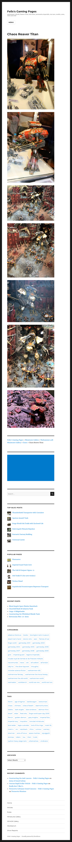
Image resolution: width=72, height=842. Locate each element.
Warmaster (16, 559)
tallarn (18, 737)
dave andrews (31, 709)
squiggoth (46, 733)
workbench (22, 682)
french (10, 717)
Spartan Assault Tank (20, 518)
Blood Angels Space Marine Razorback (23, 606)
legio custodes (23, 725)
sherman (11, 733)
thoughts (34, 666)
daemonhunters (42, 706)
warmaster (12, 682)
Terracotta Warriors (18, 791)
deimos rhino (43, 709)
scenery (46, 729)
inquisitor (23, 721)
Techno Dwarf (17, 581)
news (22, 663)
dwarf (10, 713)
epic (35, 639)
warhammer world (37, 678)
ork (27, 663)
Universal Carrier (18, 540)
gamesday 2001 (24, 643)
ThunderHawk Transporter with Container (28, 513)
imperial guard (18, 655)
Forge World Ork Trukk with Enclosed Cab (27, 523)
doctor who (27, 639)
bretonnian (43, 702)
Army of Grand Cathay (17, 781)
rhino (31, 729)
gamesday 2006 (42, 647)
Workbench (11, 826)
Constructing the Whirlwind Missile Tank (24, 614)
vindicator (44, 741)
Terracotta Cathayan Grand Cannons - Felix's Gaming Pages (31, 789)
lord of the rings (37, 725)
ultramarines (33, 741)
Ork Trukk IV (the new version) (23, 576)
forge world (12, 643)
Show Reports (12, 830)
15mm (10, 702)
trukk (35, 737)
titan (29, 737)
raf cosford (34, 663)
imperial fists (45, 717)
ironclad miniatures (36, 721)
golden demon (20, 717)
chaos (10, 706)
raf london (44, 663)
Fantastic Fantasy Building (22, 534)
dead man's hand (14, 639)
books (25, 635)
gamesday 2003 (39, 643)
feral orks (23, 713)
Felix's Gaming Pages (21, 11)
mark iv (11, 729)
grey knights (33, 717)
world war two (47, 682)
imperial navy (13, 721)
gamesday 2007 (14, 651)
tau (24, 737)
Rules (9, 812)
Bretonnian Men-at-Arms (19, 617)
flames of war (44, 639)
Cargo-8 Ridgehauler (17, 611)
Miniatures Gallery (14, 817)
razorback (23, 729)
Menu (11, 22)
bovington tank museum (39, 635)
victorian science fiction (17, 670)
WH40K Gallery (13, 821)
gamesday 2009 (42, 651)
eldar (16, 713)
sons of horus (22, 733)
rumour (38, 729)
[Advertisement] (31, 468)
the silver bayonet (22, 666)
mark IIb (48, 725)
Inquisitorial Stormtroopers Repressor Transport (30, 586)
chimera (18, 706)
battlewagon (32, 702)
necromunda (13, 663)
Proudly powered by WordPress (31, 836)
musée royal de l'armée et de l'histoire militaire (25, 659)
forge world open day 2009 (39, 713)
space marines (34, 733)
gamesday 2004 (14, 647)
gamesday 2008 (28, 651)
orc (17, 729)
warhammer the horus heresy (36, 674)
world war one (34, 682)
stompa (11, 737)
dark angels (19, 709)
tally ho (10, 666)
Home (9, 803)
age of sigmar (20, 702)
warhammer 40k (34, 670)
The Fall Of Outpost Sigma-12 (23, 570)
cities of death (28, 706)
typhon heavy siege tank (17, 741)
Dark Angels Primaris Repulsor (23, 529)
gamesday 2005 (28, 647)
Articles (10, 807)
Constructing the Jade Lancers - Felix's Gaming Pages (29, 778)
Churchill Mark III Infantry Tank (21, 609)
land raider (12, 725)
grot (9, 655)
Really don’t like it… (16, 786)
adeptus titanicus (14, 635)
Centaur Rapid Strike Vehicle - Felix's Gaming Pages (28, 783)
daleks (10, 709)
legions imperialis (32, 655)
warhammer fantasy (15, 674)
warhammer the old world (18, 678)
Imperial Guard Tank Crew (22, 565)
